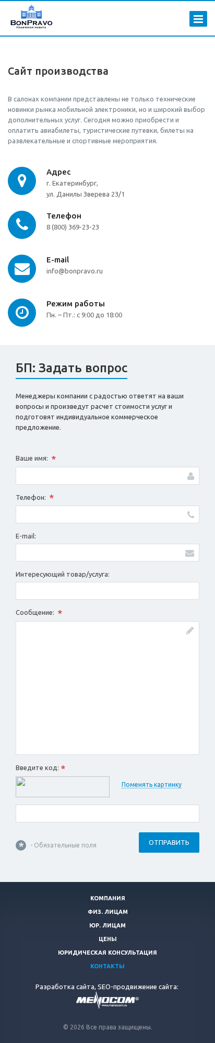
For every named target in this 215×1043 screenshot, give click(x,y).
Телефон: (35, 497)
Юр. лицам (107, 925)
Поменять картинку (152, 784)
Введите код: (40, 768)
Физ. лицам (108, 912)
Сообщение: (39, 613)
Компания (107, 898)
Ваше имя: (36, 459)
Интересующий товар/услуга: (63, 574)
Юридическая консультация (107, 952)
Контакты (107, 966)
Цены (108, 939)
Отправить (169, 842)
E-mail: (26, 536)
